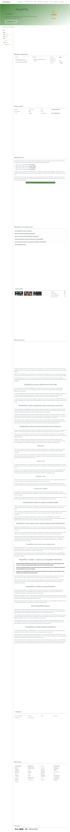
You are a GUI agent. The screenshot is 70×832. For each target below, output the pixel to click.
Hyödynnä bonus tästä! (40, 182)
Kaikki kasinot (40, 1)
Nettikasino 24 (20, 1)
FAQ (5, 38)
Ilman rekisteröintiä (29, 1)
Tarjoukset (56, 1)
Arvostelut (8, 26)
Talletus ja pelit (7, 44)
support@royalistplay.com (55, 109)
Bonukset (6, 36)
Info (5, 32)
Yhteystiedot (7, 34)
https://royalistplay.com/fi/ (55, 113)
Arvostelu (6, 42)
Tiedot (6, 40)
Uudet (35, 1)
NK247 (4, 26)
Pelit (51, 1)
